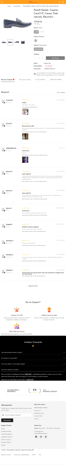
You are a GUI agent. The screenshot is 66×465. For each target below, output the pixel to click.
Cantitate (36, 54)
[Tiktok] (46, 437)
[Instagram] (41, 437)
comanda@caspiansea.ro (41, 433)
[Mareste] (29, 11)
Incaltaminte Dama (6, 431)
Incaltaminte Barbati (6, 434)
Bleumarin (35, 40)
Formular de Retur (6, 442)
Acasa (8, 6)
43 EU (42, 32)
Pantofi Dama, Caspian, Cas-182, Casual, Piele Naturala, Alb (35, 231)
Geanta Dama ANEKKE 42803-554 (31, 107)
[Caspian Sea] (33, 2)
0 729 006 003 (38, 431)
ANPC (34, 455)
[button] (63, 2)
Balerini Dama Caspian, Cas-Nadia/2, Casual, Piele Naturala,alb (36, 215)
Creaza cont (37, 410)
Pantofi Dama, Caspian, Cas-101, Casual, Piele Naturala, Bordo (35, 181)
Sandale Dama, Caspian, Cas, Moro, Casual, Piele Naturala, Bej (36, 131)
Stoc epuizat (17, 6)
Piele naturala (38, 49)
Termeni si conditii (6, 455)
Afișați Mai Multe (33, 286)
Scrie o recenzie (61, 92)
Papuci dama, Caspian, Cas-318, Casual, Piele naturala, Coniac (35, 261)
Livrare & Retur (38, 416)
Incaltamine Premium (6, 437)
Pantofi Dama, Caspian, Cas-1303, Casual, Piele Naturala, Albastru (36, 155)
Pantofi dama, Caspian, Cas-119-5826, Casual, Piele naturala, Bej (36, 199)
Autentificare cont (39, 413)
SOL (40, 455)
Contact (36, 419)
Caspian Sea (47, 63)
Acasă (3, 429)
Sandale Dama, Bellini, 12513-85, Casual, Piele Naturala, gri (35, 276)
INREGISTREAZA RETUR (40, 408)
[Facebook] (36, 437)
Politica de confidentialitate (21, 455)
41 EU (36, 32)
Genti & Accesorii (6, 440)
